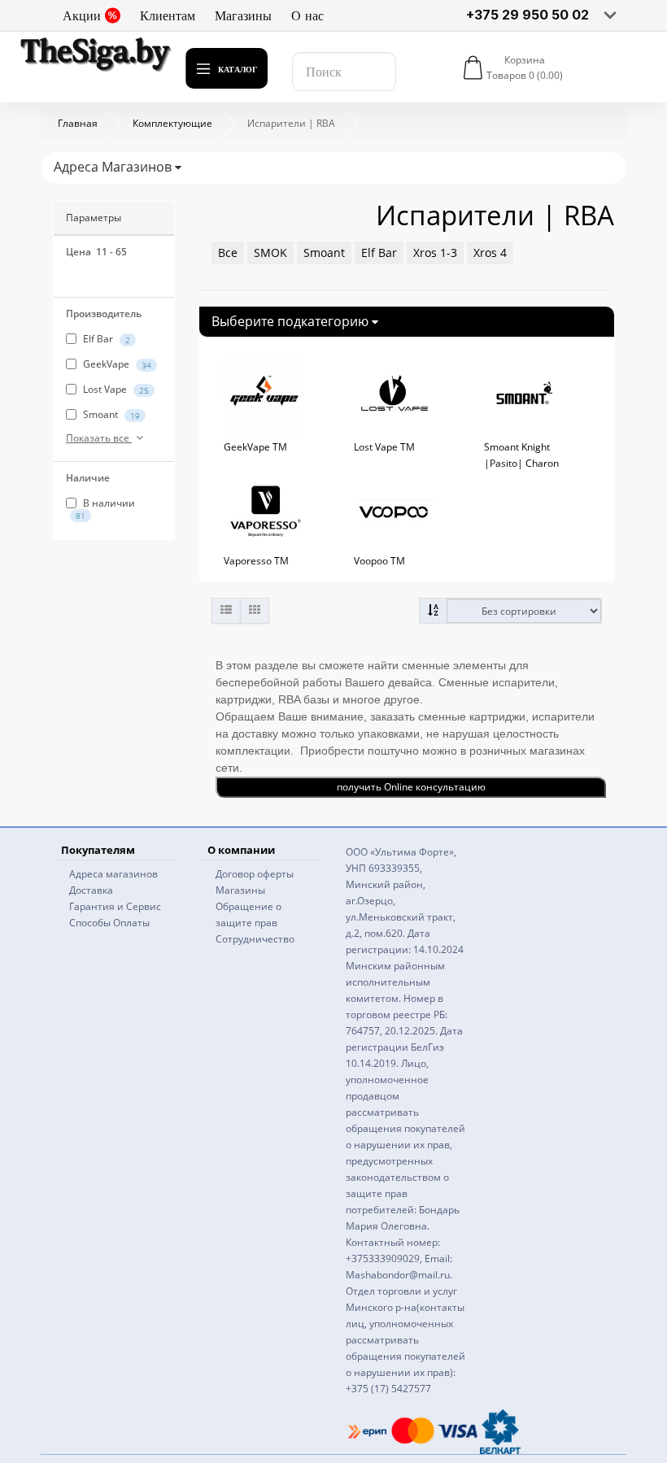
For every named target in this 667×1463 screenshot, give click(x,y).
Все (228, 252)
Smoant (110, 414)
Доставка (91, 890)
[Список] (226, 611)
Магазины (243, 15)
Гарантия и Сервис (115, 906)
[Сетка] (254, 611)
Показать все (99, 438)
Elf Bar (105, 339)
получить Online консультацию (411, 787)
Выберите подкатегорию (291, 321)
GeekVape (116, 364)
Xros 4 (490, 252)
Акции (82, 15)
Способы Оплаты (109, 923)
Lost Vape (115, 389)
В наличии (105, 508)
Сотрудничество (255, 939)
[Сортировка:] (433, 611)
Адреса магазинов (113, 874)
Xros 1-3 (435, 252)
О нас (307, 15)
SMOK (270, 252)
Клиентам (167, 15)
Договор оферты (255, 874)
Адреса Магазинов (114, 167)
